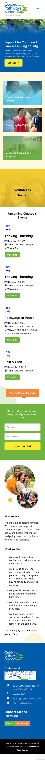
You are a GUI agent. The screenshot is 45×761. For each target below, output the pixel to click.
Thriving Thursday (18, 236)
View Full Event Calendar (22, 393)
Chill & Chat (13, 362)
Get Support (13, 63)
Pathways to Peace (19, 318)
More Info (12, 254)
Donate (9, 723)
